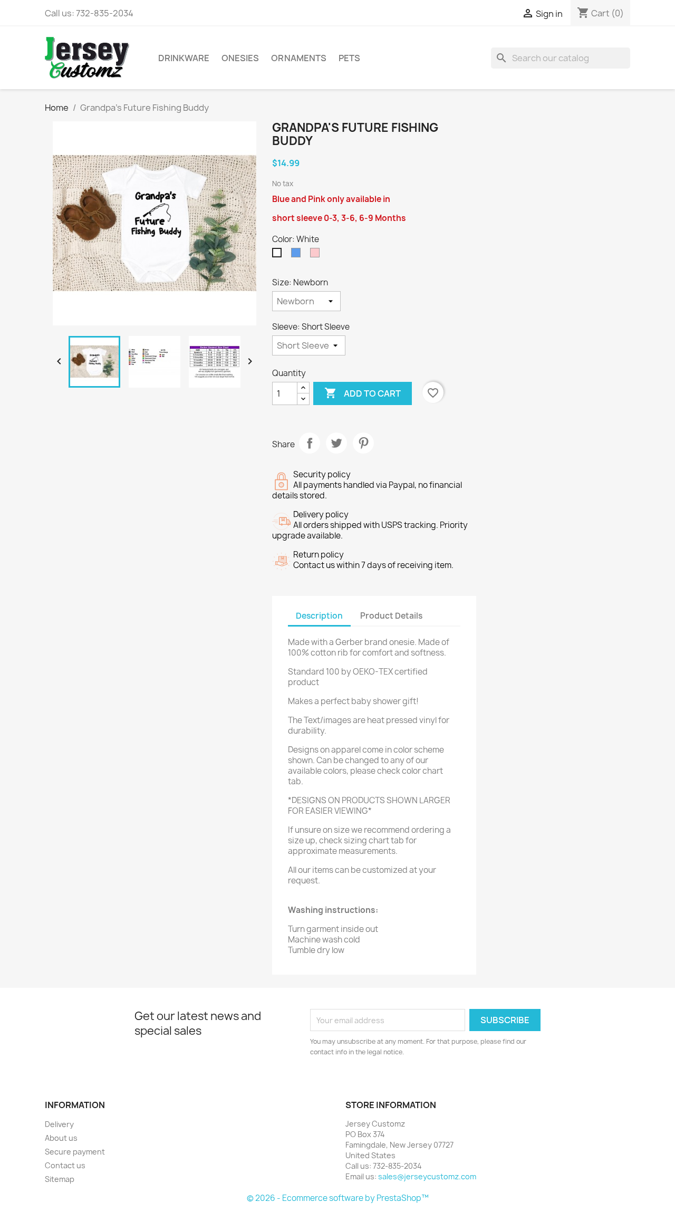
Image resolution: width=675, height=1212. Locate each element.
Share (309, 443)
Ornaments (298, 58)
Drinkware (183, 58)
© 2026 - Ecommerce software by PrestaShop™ (338, 1198)
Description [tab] (319, 615)
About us (61, 1138)
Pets (349, 58)
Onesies (240, 58)
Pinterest (363, 443)
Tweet (336, 443)
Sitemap (59, 1179)
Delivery (59, 1124)
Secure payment (75, 1152)
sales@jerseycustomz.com (427, 1176)
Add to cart (362, 393)
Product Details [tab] (391, 615)
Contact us (65, 1165)
